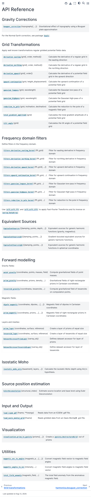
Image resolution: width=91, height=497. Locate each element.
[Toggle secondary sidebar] (88, 3)
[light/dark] (79, 3)
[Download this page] (70, 3)
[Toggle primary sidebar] (3, 3)
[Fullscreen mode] (75, 3)
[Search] (83, 3)
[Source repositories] (66, 3)
